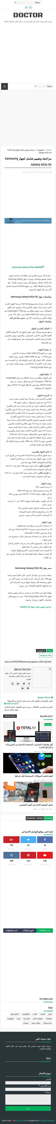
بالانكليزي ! (25, 1014)
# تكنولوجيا (41, 650)
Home (49, 150)
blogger (48, 818)
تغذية (18, 1019)
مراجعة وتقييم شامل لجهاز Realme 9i (36, 607)
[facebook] (30, 7)
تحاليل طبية (15, 1014)
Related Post (46, 716)
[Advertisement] (28, 54)
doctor (28, 15)
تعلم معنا (27, 1019)
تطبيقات (49, 1019)
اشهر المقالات (28, 930)
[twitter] (26, 7)
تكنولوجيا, (25, 172)
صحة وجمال (47, 1023)
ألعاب (35, 1014)
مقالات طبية (36, 1023)
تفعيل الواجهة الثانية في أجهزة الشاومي (36, 805)
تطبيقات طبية (37, 1019)
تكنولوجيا (40, 150)
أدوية (50, 1014)
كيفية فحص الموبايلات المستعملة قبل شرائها (34, 776)
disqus (40, 818)
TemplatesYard (21, 1121)
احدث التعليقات (12, 930)
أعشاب (42, 1014)
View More (11, 716)
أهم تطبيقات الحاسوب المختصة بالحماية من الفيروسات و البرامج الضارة (29, 745)
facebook (30, 818)
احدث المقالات (44, 930)
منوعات (25, 1023)
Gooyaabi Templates (47, 1121)
